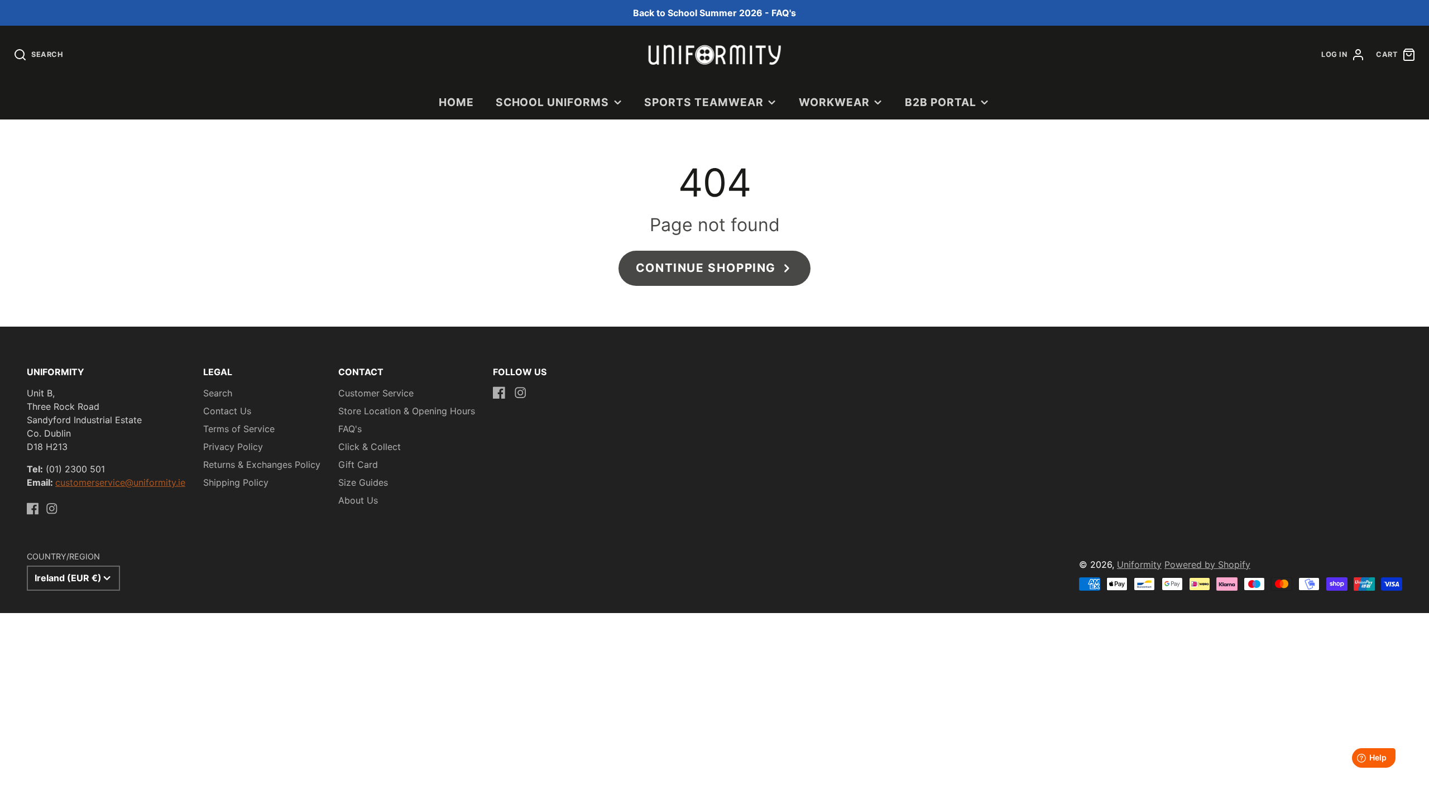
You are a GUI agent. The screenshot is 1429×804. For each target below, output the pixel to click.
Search (217, 393)
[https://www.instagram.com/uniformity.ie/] (52, 508)
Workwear (834, 102)
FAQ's (350, 428)
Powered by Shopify (1207, 564)
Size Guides (363, 482)
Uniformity (1139, 564)
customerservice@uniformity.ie (120, 482)
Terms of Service (239, 428)
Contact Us (227, 411)
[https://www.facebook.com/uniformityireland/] (33, 508)
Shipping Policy (235, 482)
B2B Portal (940, 102)
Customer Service (376, 393)
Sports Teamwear (703, 102)
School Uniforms (552, 102)
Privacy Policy (233, 446)
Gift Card (358, 464)
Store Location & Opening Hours (406, 411)
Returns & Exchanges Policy (261, 464)
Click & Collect (369, 446)
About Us (358, 500)
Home (456, 102)
